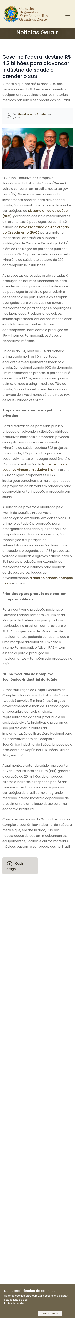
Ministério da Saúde (32, 114)
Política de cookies (14, 1303)
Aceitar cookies (50, 1313)
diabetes (37, 578)
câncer (51, 578)
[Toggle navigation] (68, 14)
